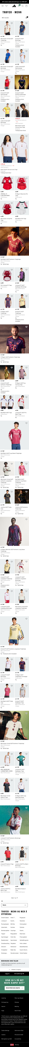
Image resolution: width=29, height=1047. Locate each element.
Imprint (3, 1006)
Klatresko (22, 934)
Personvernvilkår (19, 1034)
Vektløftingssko (24, 940)
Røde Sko (13, 950)
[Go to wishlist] (6, 6)
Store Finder (18, 1010)
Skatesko (22, 921)
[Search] (22, 6)
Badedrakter (4, 940)
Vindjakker (4, 950)
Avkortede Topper (4, 927)
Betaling (17, 1006)
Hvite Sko (13, 937)
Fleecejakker (23, 937)
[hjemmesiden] (14, 6)
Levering (3, 998)
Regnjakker (14, 934)
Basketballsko (24, 946)
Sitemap (17, 1002)
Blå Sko (13, 924)
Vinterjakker (23, 924)
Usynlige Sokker (13, 931)
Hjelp (2, 1010)
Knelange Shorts (4, 953)
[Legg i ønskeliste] (11, 23)
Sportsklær (14, 940)
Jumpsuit (4, 921)
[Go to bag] (26, 6)
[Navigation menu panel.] (3, 6)
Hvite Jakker (23, 943)
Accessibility (18, 1038)
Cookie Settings (5, 1030)
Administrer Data (19, 1030)
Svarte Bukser (13, 921)
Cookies (3, 1034)
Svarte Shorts (23, 950)
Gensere (3, 946)
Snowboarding (5, 943)
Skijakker (13, 943)
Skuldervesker (15, 953)
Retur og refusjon (19, 998)
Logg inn (7, 973)
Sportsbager (4, 937)
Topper (3, 934)
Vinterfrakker (5, 917)
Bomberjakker (5, 930)
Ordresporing (4, 1002)
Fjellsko (22, 927)
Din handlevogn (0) (19, 973)
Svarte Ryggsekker (23, 931)
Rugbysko (22, 917)
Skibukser (13, 946)
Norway (17, 1044)
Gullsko (13, 927)
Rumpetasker (5, 924)
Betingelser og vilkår (6, 1038)
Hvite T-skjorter (13, 918)
